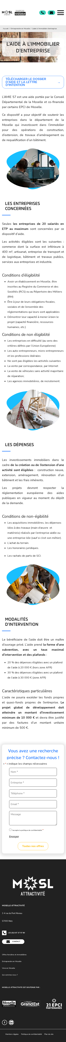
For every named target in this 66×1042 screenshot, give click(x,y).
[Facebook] (4, 1022)
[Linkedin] (11, 1022)
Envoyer (14, 836)
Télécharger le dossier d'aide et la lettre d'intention (26, 82)
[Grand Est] (30, 1003)
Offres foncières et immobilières (14, 954)
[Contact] (51, 12)
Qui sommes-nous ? (10, 975)
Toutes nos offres (33, 846)
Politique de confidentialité (31, 1034)
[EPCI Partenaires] (54, 1003)
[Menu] (60, 12)
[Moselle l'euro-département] (9, 1003)
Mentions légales (12, 1034)
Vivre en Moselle (8, 968)
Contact (16, 941)
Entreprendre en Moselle (11, 961)
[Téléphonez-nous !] (42, 12)
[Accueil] (14, 13)
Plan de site (48, 1034)
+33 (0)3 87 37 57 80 (16, 933)
